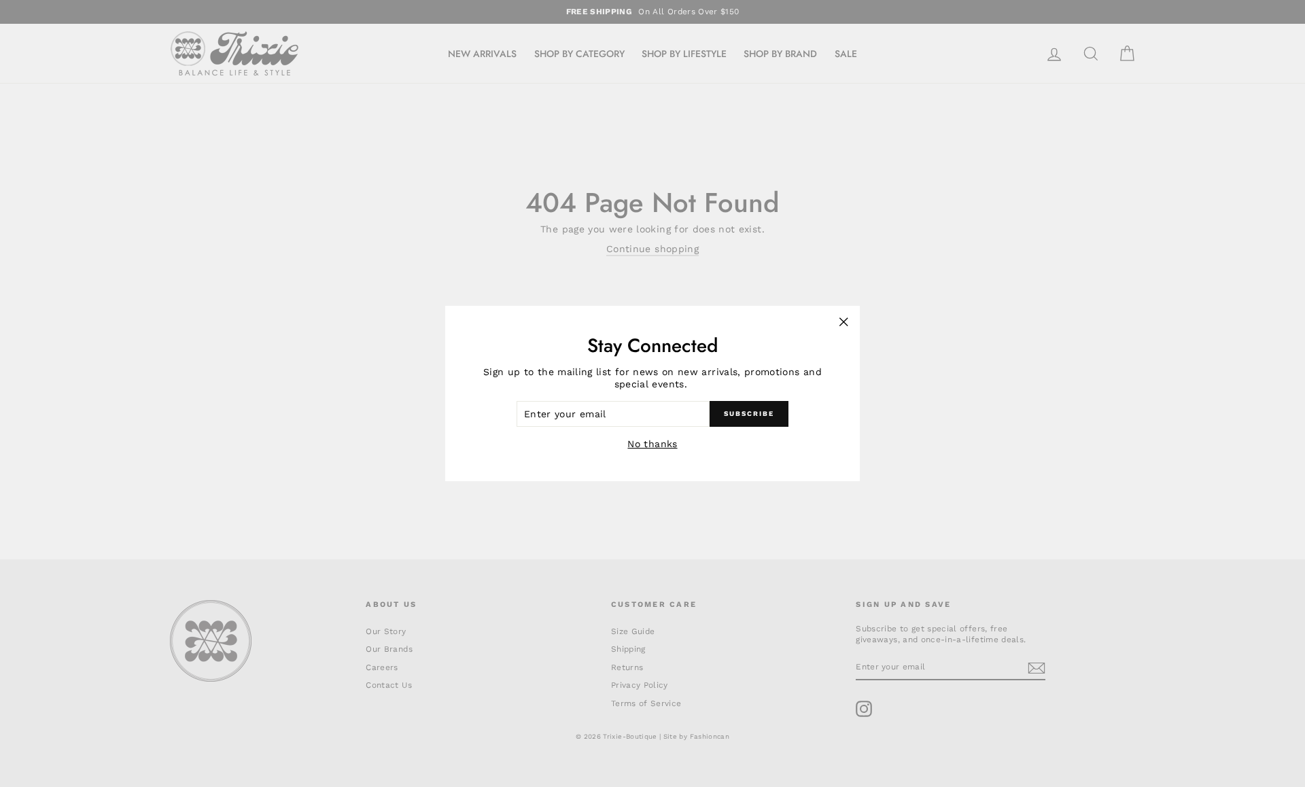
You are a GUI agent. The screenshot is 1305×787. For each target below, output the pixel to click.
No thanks (652, 443)
